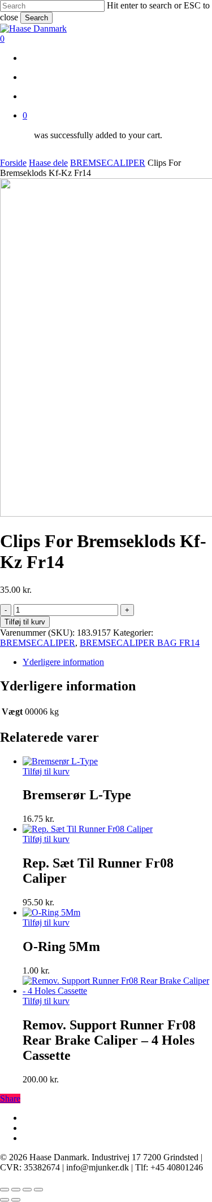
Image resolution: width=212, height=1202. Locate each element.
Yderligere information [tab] (63, 662)
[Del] (27, 1189)
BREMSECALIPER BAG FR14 (140, 643)
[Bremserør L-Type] (60, 761)
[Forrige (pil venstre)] (4, 1199)
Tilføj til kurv (25, 622)
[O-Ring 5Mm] (51, 912)
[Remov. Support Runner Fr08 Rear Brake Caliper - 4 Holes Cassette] (117, 991)
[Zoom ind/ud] (4, 1189)
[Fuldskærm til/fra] (15, 1189)
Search (36, 18)
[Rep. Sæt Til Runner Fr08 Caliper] (88, 829)
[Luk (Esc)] (38, 1189)
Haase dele (48, 163)
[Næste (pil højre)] (15, 1199)
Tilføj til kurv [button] (46, 771)
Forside (13, 163)
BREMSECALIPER (107, 163)
